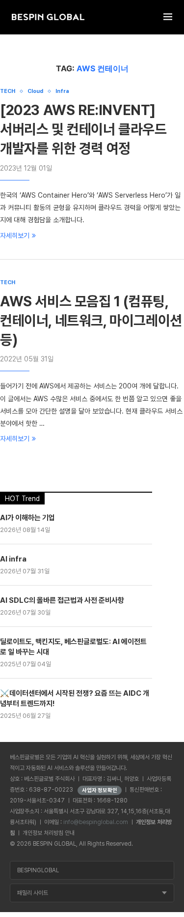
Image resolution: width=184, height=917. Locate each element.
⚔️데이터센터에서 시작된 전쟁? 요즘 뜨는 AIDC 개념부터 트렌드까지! (74, 698)
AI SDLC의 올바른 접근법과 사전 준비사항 (62, 600)
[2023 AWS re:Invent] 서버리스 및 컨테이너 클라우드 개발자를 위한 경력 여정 (83, 129)
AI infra (13, 559)
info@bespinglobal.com (95, 822)
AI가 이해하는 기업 (27, 517)
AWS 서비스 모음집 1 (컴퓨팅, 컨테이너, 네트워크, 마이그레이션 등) (91, 320)
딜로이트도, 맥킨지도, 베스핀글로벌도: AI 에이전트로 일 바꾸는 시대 (73, 646)
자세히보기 (14, 235)
